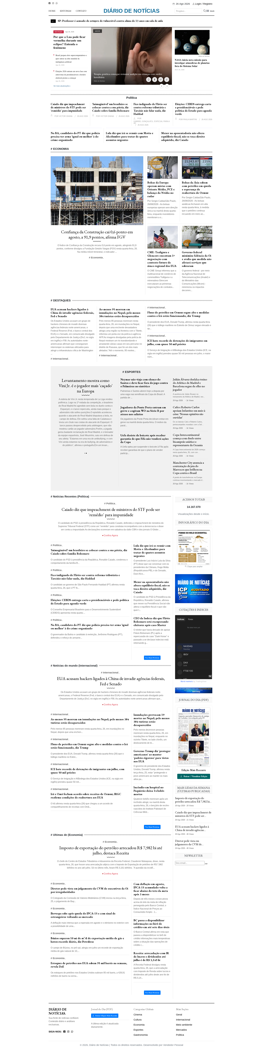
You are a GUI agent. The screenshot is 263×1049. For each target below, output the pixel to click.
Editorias (65, 10)
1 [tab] (84, 453)
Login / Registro (203, 3)
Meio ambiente (184, 1024)
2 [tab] (86, 453)
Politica (180, 1035)
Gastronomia (141, 1035)
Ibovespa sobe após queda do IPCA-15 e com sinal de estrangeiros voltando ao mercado (83, 915)
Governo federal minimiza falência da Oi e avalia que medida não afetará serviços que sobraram (196, 259)
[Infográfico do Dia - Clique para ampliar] (193, 547)
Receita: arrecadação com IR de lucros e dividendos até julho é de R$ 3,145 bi (151, 956)
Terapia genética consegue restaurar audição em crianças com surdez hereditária (128, 75)
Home (52, 10)
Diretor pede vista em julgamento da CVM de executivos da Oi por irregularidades (89, 890)
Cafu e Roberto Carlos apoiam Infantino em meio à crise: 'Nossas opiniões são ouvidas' (189, 412)
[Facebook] (50, 3)
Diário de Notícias (132, 11)
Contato (81, 10)
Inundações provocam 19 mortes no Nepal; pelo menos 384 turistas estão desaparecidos (152, 720)
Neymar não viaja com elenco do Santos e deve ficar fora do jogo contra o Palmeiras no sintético (144, 383)
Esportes (138, 1029)
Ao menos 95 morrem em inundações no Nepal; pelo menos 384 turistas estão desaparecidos (119, 312)
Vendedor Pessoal (173, 1045)
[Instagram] (53, 3)
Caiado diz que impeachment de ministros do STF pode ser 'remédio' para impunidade (68, 107)
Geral (179, 1014)
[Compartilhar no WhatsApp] (148, 79)
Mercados (181, 1029)
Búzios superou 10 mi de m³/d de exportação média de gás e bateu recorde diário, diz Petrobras (87, 939)
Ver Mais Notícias (152, 657)
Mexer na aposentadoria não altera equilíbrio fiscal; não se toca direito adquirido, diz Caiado (183, 136)
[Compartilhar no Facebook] (154, 79)
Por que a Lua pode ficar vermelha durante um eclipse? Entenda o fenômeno (69, 42)
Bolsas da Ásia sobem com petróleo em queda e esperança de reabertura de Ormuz (196, 188)
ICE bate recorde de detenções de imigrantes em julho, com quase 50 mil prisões (177, 342)
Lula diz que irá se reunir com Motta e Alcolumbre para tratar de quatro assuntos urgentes (129, 136)
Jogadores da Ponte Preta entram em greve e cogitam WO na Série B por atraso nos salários (143, 410)
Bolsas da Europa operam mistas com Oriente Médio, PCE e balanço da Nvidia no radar (161, 189)
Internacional (183, 1019)
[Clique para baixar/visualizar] (193, 737)
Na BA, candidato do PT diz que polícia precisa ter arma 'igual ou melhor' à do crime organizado (75, 136)
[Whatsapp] (57, 3)
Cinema (138, 1014)
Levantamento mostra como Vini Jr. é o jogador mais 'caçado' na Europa (86, 386)
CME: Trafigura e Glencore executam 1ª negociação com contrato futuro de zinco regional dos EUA (161, 259)
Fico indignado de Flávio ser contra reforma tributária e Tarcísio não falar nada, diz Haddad (150, 109)
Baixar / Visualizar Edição (195, 776)
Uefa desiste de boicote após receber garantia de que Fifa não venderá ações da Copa (144, 438)
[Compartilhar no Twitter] (160, 79)
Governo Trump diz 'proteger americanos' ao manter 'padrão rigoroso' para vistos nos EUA (152, 756)
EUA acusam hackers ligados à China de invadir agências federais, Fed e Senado (72, 312)
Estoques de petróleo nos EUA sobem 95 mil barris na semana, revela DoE (89, 964)
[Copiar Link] (166, 79)
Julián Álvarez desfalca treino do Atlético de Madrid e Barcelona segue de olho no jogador (190, 384)
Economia (139, 1024)
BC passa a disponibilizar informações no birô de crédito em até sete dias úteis (151, 923)
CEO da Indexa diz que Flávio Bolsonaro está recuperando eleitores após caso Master (152, 621)
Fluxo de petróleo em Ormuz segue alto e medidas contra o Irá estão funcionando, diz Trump (178, 314)
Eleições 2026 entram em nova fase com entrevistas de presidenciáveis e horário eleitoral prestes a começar (71, 74)
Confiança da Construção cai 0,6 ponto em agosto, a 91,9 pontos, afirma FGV (97, 234)
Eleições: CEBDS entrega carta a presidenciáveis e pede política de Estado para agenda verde (193, 109)
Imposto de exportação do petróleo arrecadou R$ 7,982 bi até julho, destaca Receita (110, 850)
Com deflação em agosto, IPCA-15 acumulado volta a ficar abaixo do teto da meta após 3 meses (151, 889)
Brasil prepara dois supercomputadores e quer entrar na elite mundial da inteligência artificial (71, 58)
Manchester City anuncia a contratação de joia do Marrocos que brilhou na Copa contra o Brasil (188, 468)
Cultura (137, 1019)
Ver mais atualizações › (62, 86)
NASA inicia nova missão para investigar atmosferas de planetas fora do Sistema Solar (108, 21)
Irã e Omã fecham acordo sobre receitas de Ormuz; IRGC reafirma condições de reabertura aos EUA (86, 795)
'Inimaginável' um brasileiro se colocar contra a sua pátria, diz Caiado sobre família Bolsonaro (110, 107)
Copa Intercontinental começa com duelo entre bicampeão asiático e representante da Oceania (188, 440)
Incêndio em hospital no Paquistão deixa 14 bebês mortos (149, 790)
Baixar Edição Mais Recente (106, 1015)
